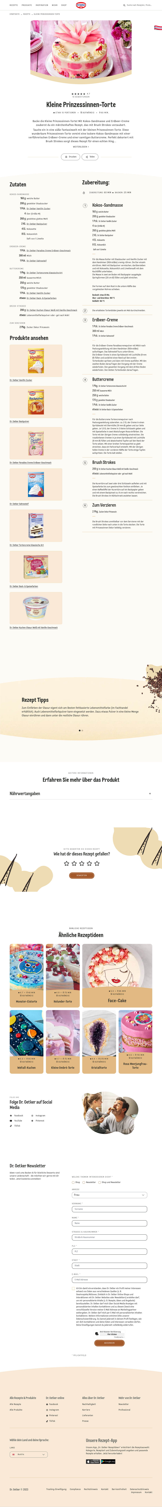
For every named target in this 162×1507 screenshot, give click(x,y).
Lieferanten (87, 1416)
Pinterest (53, 1416)
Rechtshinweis (91, 1489)
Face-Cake (117, 976)
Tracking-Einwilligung (56, 1489)
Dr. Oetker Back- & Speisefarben (41, 298)
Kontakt (104, 1489)
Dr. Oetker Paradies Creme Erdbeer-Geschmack (48, 251)
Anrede (76, 1190)
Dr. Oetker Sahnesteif (37, 261)
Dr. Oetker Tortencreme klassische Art (45, 273)
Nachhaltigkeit (89, 1404)
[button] (81, 89)
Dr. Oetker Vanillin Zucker (38, 209)
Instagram (54, 1410)
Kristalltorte (99, 1042)
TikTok (52, 1421)
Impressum (136, 1492)
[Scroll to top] (146, 1498)
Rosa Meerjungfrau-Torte (135, 1042)
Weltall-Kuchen (27, 1042)
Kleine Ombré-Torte (63, 1042)
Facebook (53, 1404)
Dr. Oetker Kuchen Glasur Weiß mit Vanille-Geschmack (52, 310)
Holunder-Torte (63, 976)
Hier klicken (112, 1334)
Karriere (86, 1410)
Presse (85, 1421)
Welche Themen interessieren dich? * (92, 1177)
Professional (124, 1410)
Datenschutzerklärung (86, 1319)
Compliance (75, 1489)
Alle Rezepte (15, 1404)
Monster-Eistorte (27, 976)
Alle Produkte (16, 1410)
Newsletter (124, 1404)
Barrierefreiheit (119, 1489)
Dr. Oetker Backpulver (37, 224)
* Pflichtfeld (79, 1355)
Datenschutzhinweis (139, 1489)
